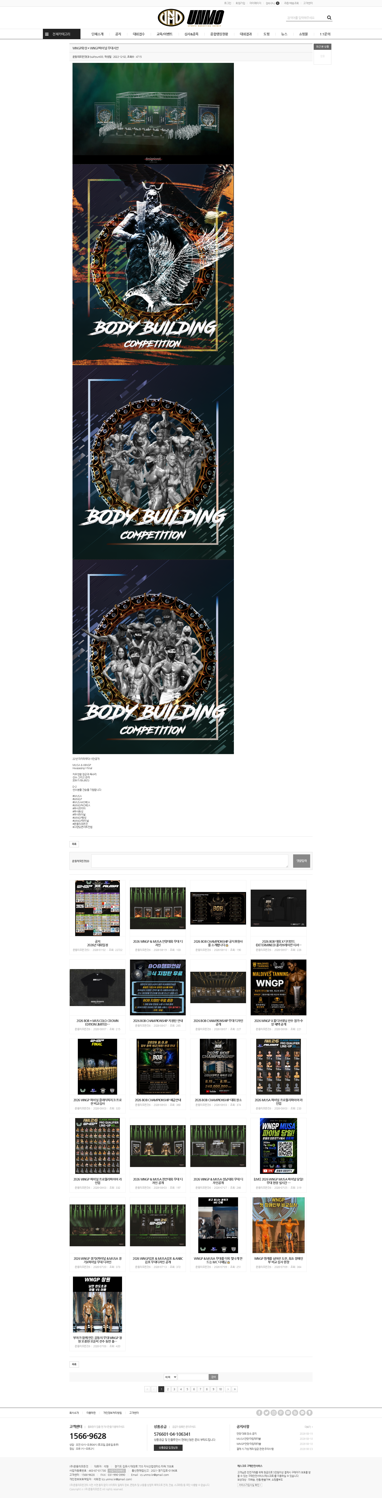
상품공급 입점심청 (168, 1447)
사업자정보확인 (116, 1470)
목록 (74, 844)
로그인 (227, 3)
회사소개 (74, 1412)
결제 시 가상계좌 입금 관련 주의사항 (255, 1448)
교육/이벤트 (164, 34)
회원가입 (240, 3)
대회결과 (246, 34)
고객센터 (308, 3)
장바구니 (272, 3)
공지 (118, 34)
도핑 (266, 34)
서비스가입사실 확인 (249, 1485)
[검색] (329, 17)
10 (220, 1389)
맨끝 (235, 1389)
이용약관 (91, 1412)
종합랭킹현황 (219, 34)
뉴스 (284, 34)
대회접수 (139, 34)
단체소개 (97, 34)
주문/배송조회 (291, 3)
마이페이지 (255, 3)
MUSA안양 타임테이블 (249, 1438)
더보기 (308, 1427)
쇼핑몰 (303, 34)
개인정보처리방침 (112, 1412)
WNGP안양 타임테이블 (249, 1443)
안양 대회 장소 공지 (246, 1433)
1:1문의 (325, 34)
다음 (228, 1389)
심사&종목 (191, 34)
